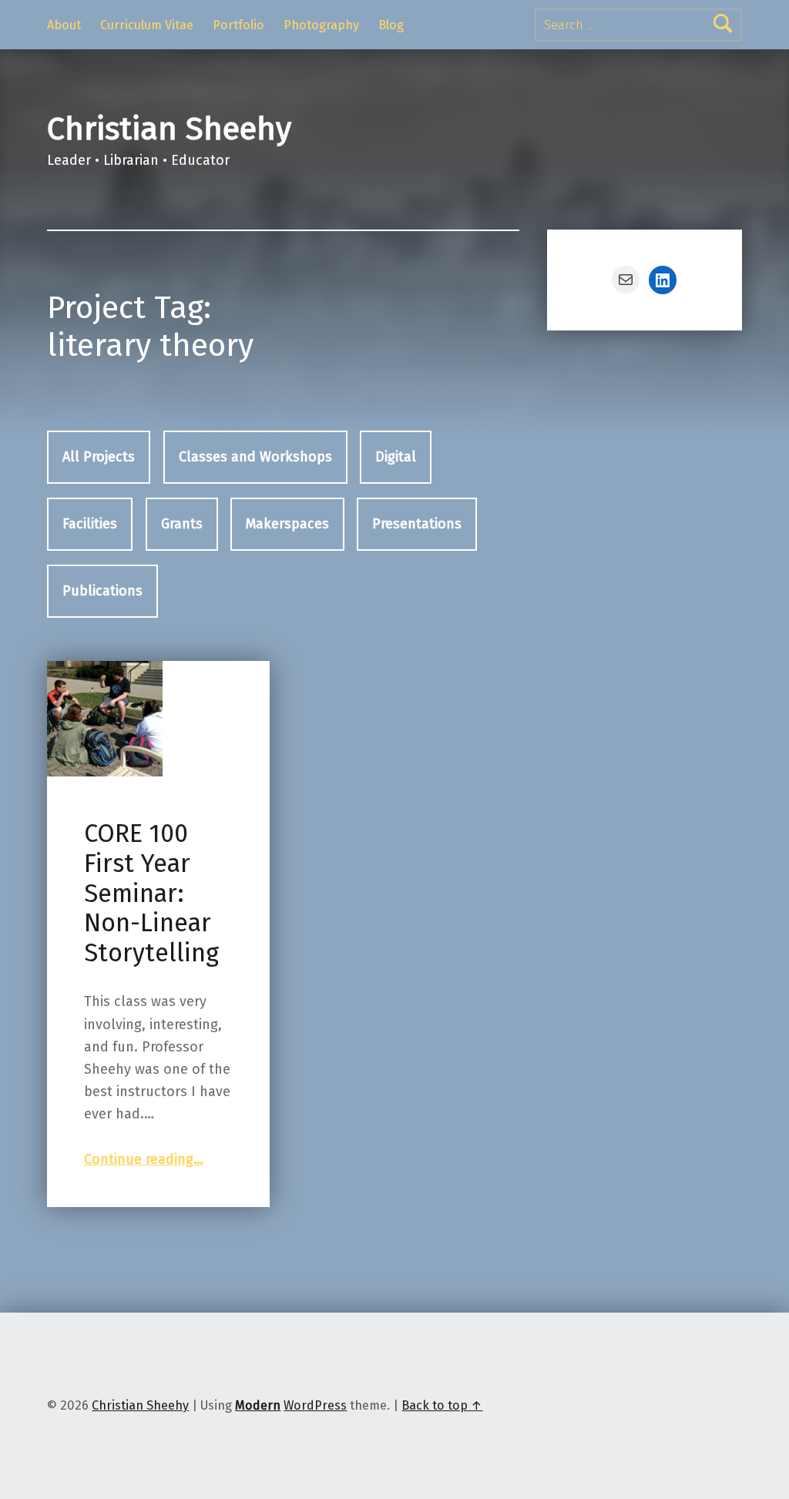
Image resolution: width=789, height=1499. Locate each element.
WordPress (315, 1405)
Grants (182, 523)
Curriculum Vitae (146, 25)
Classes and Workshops (255, 456)
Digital (395, 456)
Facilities (89, 523)
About (64, 25)
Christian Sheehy (169, 129)
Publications (102, 590)
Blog (391, 25)
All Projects (98, 456)
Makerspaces (287, 523)
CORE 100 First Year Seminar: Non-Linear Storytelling (151, 893)
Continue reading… (143, 1159)
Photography (321, 25)
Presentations (417, 523)
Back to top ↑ (441, 1405)
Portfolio (238, 25)
